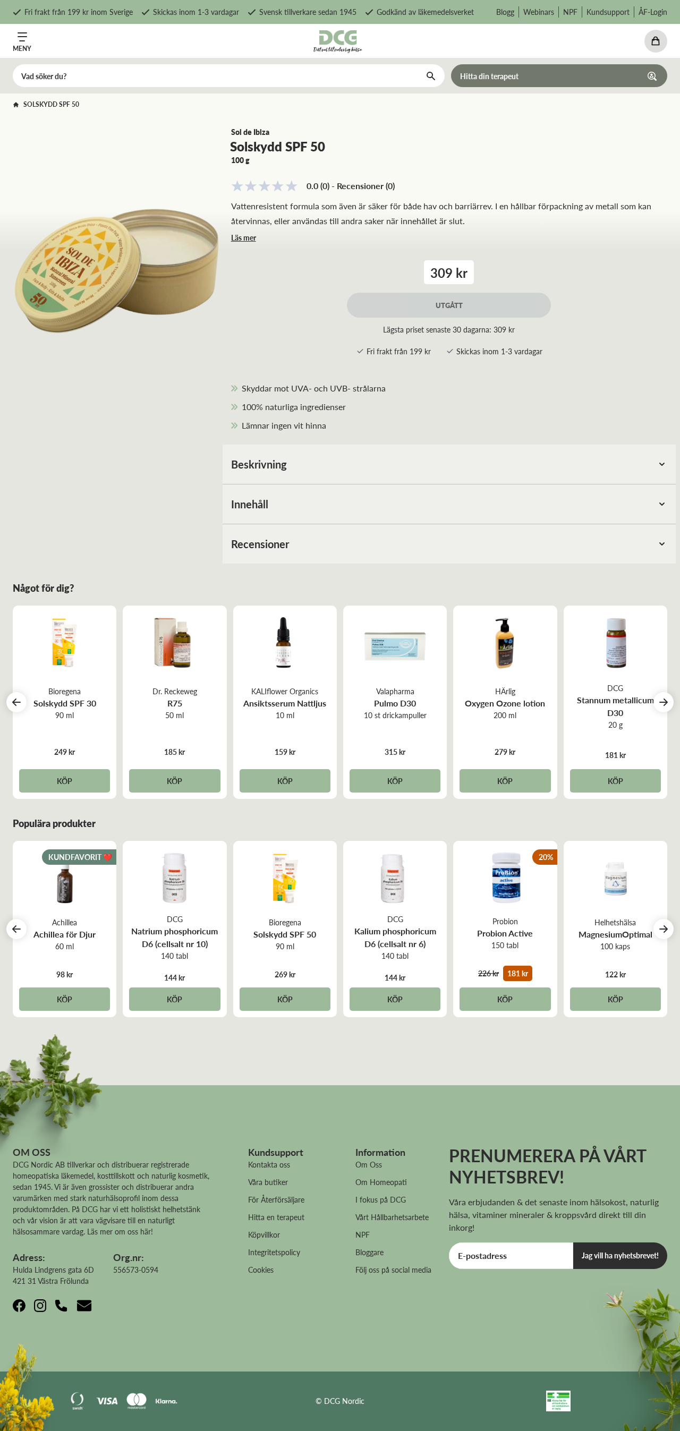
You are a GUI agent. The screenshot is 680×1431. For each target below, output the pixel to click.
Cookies (261, 1269)
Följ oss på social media (393, 1269)
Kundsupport (608, 11)
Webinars (538, 11)
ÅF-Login (653, 11)
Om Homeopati (381, 1182)
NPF (570, 11)
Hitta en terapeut (276, 1217)
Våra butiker (268, 1182)
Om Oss (368, 1164)
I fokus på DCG (380, 1199)
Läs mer (243, 237)
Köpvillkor (264, 1234)
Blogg (505, 11)
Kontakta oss (269, 1164)
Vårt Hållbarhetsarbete (392, 1217)
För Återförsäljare (276, 1199)
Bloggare (369, 1252)
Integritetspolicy (274, 1252)
